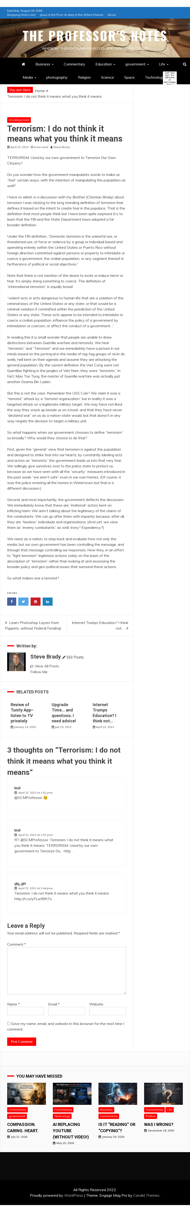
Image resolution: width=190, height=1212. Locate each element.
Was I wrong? (158, 1124)
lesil (17, 787)
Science (107, 77)
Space (129, 77)
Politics (150, 1116)
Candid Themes (146, 1195)
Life (162, 64)
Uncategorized (19, 120)
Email (54, 1004)
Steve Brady (45, 656)
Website (96, 1004)
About (112, 14)
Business (42, 64)
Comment (16, 944)
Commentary (74, 64)
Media (28, 77)
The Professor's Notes (95, 35)
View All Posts (47, 666)
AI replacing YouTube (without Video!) (71, 1130)
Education (103, 64)
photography (57, 77)
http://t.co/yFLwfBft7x (33, 898)
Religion (84, 77)
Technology (158, 77)
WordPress (73, 1195)
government (135, 64)
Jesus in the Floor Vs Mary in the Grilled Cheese (71, 14)
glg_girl (20, 883)
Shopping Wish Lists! (21, 14)
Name (13, 1004)
